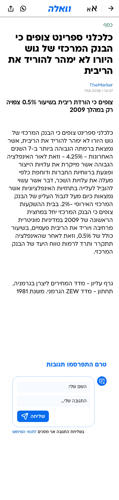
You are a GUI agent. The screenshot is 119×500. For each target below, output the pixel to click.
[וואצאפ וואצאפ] (23, 8)
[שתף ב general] (10, 8)
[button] (92, 8)
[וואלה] (59, 8)
